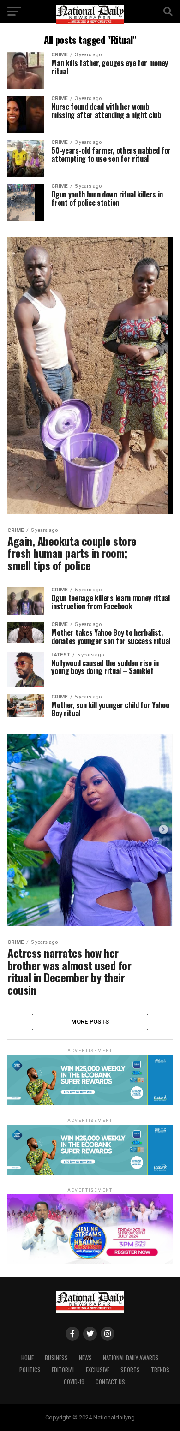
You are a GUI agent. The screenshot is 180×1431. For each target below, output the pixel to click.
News (85, 1357)
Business (56, 1357)
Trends (160, 1369)
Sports (130, 1369)
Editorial (63, 1369)
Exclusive (97, 1369)
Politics (30, 1369)
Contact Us (110, 1381)
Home (27, 1357)
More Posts (90, 1021)
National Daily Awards (131, 1357)
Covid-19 (74, 1381)
